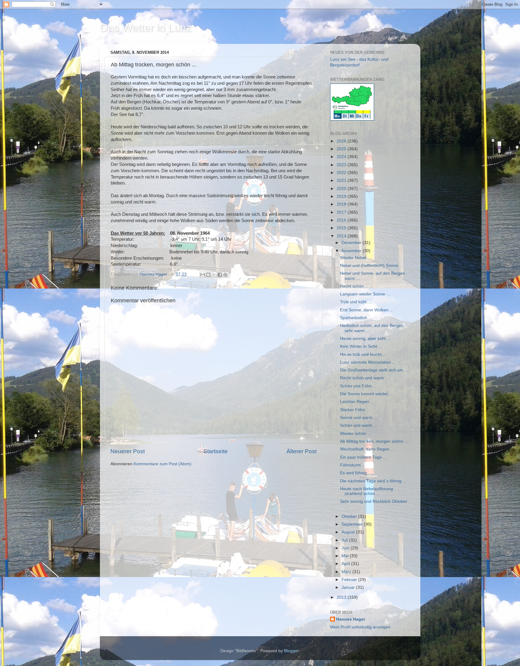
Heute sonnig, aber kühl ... (365, 338)
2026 (342, 141)
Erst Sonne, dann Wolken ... (366, 310)
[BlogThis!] (208, 275)
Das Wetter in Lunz (146, 28)
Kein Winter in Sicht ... (361, 346)
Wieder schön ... (355, 433)
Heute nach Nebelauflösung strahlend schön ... (366, 491)
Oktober (350, 516)
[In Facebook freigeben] (220, 275)
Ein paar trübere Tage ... (363, 457)
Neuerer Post (127, 451)
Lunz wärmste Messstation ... (368, 362)
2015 (342, 228)
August (349, 532)
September (353, 524)
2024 (342, 156)
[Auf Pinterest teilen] (225, 275)
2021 (342, 180)
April (346, 563)
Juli (345, 540)
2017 (342, 212)
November (352, 251)
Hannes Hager (350, 619)
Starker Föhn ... (355, 410)
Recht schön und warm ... (364, 378)
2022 (342, 172)
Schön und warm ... (358, 425)
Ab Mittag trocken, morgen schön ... (374, 441)
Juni (346, 548)
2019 (342, 196)
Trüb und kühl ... (355, 302)
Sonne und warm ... (358, 417)
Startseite (215, 451)
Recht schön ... (354, 286)
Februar (350, 579)
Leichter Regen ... (357, 401)
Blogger (291, 651)
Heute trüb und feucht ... (363, 354)
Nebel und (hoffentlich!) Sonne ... (371, 265)
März (347, 572)
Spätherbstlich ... (356, 318)
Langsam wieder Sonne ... (365, 294)
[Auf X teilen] (214, 275)
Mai (346, 556)
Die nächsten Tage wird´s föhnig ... (373, 481)
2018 (342, 204)
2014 (342, 236)
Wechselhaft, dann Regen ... (367, 449)
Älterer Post (301, 451)
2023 (342, 165)
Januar (349, 587)
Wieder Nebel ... (355, 257)
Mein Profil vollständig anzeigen (360, 627)
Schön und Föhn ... (358, 386)
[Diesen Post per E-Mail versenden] (203, 275)
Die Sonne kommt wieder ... (366, 394)
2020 (342, 188)
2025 (342, 149)
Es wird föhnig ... (356, 473)
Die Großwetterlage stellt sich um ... (374, 370)
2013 (342, 597)
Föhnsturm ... (353, 465)
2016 (342, 220)
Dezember (352, 242)
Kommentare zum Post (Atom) (162, 464)
